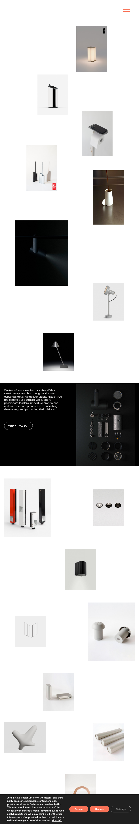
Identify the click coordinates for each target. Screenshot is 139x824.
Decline (99, 809)
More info (57, 820)
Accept (79, 809)
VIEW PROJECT (18, 425)
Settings (121, 809)
